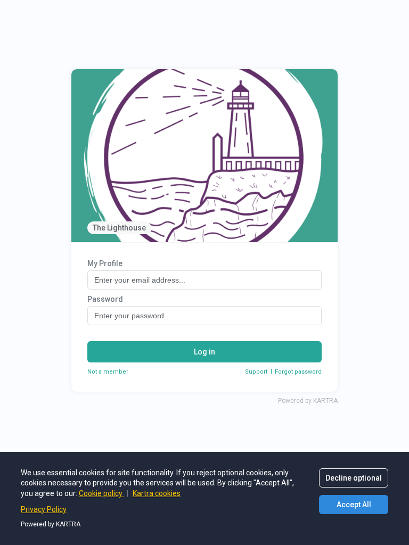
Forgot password (298, 371)
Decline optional (353, 478)
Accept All (354, 504)
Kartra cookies (157, 493)
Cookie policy (101, 493)
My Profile (104, 263)
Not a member (107, 371)
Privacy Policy (44, 509)
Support (256, 371)
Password (105, 299)
